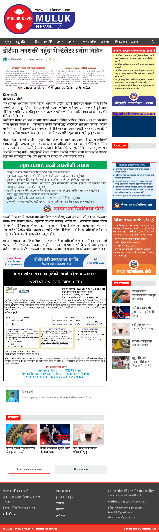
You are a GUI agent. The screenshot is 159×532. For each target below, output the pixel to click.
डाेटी (8, 443)
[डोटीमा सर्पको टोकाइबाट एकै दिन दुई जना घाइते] (21, 434)
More (134, 42)
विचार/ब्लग (121, 42)
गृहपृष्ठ (8, 42)
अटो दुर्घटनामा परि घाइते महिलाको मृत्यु (142, 326)
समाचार (72, 42)
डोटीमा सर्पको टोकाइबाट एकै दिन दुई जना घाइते (144, 295)
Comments (82, 469)
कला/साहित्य (90, 42)
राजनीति (48, 42)
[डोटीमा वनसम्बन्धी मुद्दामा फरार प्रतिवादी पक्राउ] (55, 434)
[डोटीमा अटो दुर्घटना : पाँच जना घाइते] (121, 346)
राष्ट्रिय (36, 42)
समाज (60, 42)
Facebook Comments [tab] (30, 469)
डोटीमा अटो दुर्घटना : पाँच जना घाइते (142, 343)
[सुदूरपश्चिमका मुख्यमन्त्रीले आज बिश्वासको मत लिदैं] (121, 362)
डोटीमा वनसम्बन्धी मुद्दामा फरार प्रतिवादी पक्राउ (143, 312)
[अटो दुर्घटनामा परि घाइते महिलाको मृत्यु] (88, 434)
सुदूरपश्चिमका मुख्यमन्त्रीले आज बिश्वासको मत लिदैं (141, 362)
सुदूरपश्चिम (21, 42)
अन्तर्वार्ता (105, 42)
